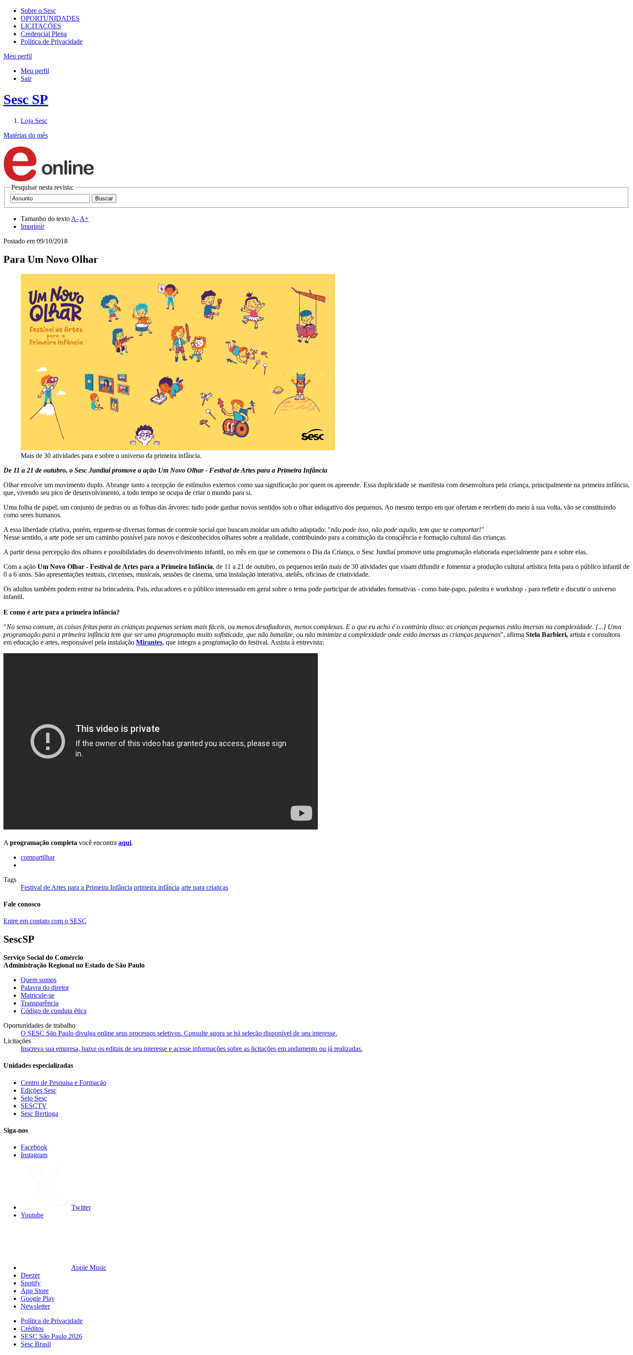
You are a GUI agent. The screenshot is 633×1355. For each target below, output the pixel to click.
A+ (84, 218)
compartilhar (38, 857)
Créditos (32, 1328)
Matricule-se (37, 995)
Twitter (81, 1207)
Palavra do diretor (45, 987)
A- (74, 218)
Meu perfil (35, 70)
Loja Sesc (34, 120)
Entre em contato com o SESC (45, 921)
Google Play (38, 1298)
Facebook (34, 1147)
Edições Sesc (38, 1090)
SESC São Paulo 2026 (51, 1336)
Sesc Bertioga (39, 1113)
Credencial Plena (44, 33)
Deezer (30, 1275)
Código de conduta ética (54, 1010)
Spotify (30, 1283)
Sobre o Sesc (38, 10)
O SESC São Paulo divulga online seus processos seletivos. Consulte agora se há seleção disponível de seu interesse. (179, 1033)
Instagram (34, 1154)
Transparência (40, 1003)
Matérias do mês (25, 135)
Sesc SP (25, 99)
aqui (124, 842)
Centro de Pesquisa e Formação (63, 1082)
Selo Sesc (34, 1098)
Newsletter (35, 1306)
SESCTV (34, 1105)
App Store (35, 1290)
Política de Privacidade (52, 41)
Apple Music (88, 1267)
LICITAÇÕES (41, 26)
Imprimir (32, 226)
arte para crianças (204, 887)
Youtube (32, 1215)
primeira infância (157, 887)
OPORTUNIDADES (50, 18)
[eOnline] (48, 179)
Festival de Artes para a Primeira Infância (76, 887)
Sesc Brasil (36, 1344)
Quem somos (38, 979)
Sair (26, 78)
